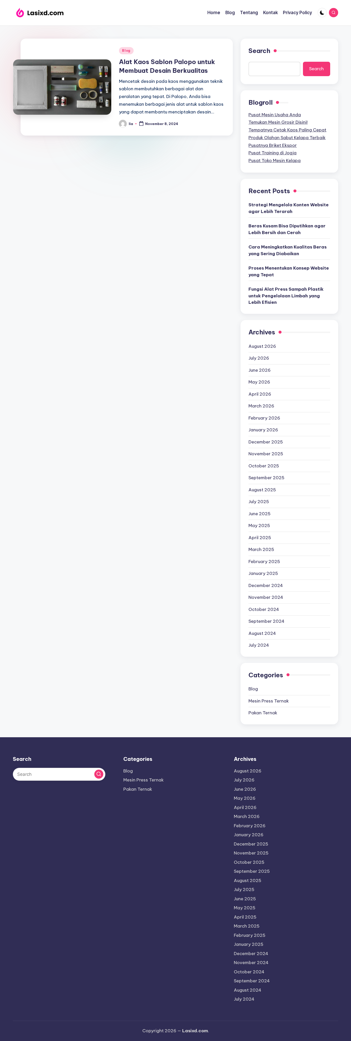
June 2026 (259, 370)
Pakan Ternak (262, 713)
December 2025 (265, 442)
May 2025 (259, 525)
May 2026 (259, 382)
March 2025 (261, 549)
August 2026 (262, 346)
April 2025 (259, 537)
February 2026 (264, 418)
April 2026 (259, 394)
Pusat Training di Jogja (272, 153)
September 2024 (266, 621)
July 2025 (258, 501)
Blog (126, 50)
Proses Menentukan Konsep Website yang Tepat (288, 271)
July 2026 (258, 358)
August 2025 (262, 490)
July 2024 (258, 645)
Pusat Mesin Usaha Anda (274, 115)
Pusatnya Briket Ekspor (272, 145)
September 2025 (266, 478)
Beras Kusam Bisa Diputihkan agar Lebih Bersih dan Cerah (287, 229)
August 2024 (262, 633)
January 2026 (263, 430)
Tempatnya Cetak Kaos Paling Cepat (287, 130)
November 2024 (265, 597)
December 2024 (265, 585)
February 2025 (264, 561)
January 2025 (263, 573)
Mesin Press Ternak (268, 701)
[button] (98, 774)
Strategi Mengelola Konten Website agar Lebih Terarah (288, 208)
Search (259, 51)
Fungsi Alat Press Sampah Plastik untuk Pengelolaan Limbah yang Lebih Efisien (286, 295)
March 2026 (261, 406)
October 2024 (263, 609)
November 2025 (265, 454)
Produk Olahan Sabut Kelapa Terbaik (287, 137)
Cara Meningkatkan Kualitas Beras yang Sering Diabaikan (287, 250)
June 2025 (259, 514)
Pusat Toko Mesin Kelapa (274, 160)
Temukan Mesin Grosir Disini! (278, 122)
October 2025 (263, 466)
